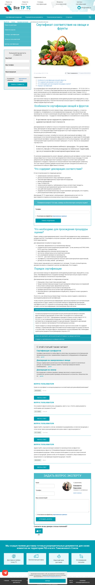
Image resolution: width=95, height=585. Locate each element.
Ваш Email (8, 58)
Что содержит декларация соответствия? (50, 82)
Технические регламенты (54, 17)
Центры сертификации (81, 3)
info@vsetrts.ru (86, 8)
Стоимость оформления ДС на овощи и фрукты (49, 339)
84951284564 (77, 493)
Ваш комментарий (41, 498)
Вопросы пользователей (61, 3)
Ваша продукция (10, 72)
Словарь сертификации (41, 3)
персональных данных (60, 216)
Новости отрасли (24, 3)
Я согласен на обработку (52, 216)
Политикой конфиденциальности (52, 576)
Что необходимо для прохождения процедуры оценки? (54, 84)
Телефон (38, 209)
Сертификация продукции (14, 17)
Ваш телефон (9, 65)
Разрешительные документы (34, 17)
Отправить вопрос (45, 519)
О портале (69, 17)
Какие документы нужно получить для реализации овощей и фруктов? (57, 309)
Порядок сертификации (45, 86)
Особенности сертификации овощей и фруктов (52, 80)
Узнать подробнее (48, 221)
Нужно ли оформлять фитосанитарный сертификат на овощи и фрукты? (57, 336)
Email (37, 482)
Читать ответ (41, 398)
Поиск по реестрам (8, 3)
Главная (6, 580)
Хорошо (47, 581)
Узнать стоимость (17, 84)
